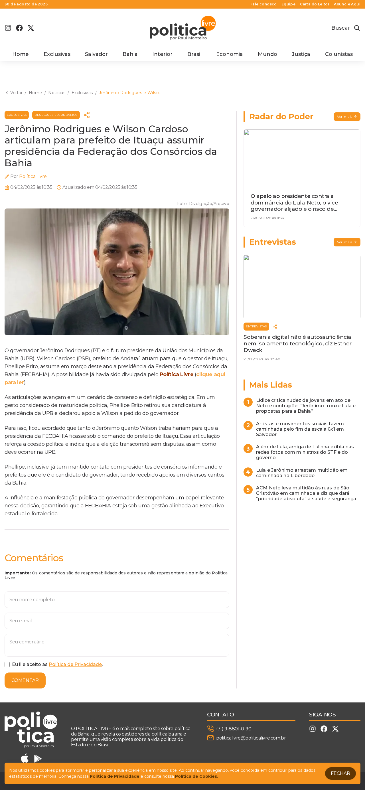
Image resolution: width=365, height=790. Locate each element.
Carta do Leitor (314, 4)
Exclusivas (57, 54)
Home (20, 54)
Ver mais (344, 116)
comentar (25, 680)
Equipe (288, 4)
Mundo (267, 54)
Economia (229, 54)
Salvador (96, 54)
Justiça (301, 54)
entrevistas (256, 326)
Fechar (340, 773)
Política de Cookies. (196, 776)
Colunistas (339, 54)
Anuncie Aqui (347, 4)
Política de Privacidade (75, 664)
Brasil (194, 54)
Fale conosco (263, 4)
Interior (162, 54)
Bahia (130, 54)
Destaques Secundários (56, 115)
